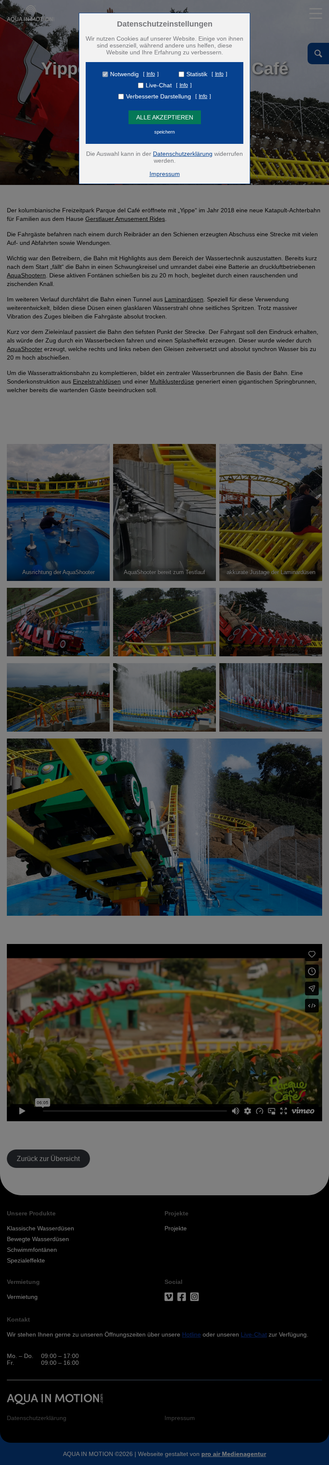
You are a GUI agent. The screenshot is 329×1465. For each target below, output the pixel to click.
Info (151, 74)
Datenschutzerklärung (182, 153)
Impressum (165, 173)
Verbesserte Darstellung (158, 96)
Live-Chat (159, 85)
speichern (164, 131)
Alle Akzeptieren (164, 117)
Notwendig (124, 74)
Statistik (196, 74)
